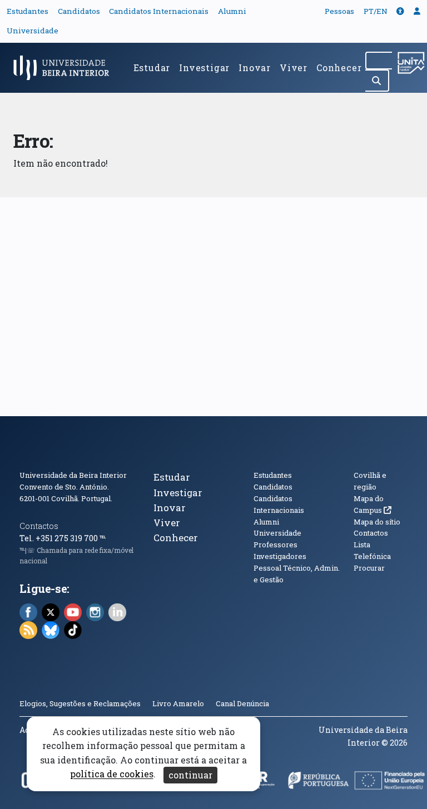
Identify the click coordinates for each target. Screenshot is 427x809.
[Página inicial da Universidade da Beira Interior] (64, 67)
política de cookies (111, 774)
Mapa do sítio (377, 522)
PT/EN (376, 11)
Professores (275, 545)
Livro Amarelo (179, 703)
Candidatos (79, 11)
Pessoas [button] (339, 11)
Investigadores (280, 556)
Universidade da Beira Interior (73, 475)
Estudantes (27, 11)
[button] (400, 11)
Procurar (369, 568)
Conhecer (338, 67)
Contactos (38, 526)
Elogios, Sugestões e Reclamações (80, 703)
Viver (293, 67)
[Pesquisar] (377, 80)
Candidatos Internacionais (158, 11)
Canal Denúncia (242, 703)
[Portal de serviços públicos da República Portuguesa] (318, 783)
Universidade (32, 31)
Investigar (204, 67)
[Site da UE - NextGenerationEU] (390, 783)
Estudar (152, 67)
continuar (190, 775)
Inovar (255, 67)
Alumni (232, 11)
